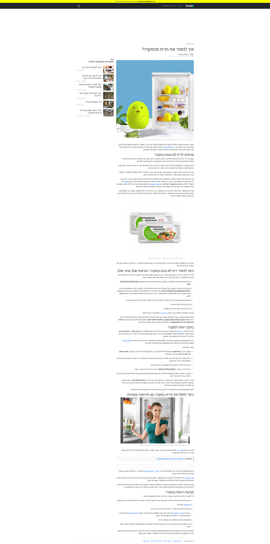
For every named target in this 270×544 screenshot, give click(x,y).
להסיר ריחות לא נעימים (151, 471)
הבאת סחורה (133, 513)
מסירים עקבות (155, 184)
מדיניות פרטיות (155, 541)
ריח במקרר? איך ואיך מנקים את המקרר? (170, 458)
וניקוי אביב (163, 313)
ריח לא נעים (179, 331)
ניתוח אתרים (176, 541)
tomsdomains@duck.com (146, 1)
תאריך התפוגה (179, 513)
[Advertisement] (135, 24)
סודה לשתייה (189, 478)
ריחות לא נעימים (168, 147)
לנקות (126, 181)
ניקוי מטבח (190, 44)
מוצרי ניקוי (180, 450)
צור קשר (146, 541)
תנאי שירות (167, 541)
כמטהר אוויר (126, 340)
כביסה (180, 6)
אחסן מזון (187, 504)
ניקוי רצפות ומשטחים (169, 6)
